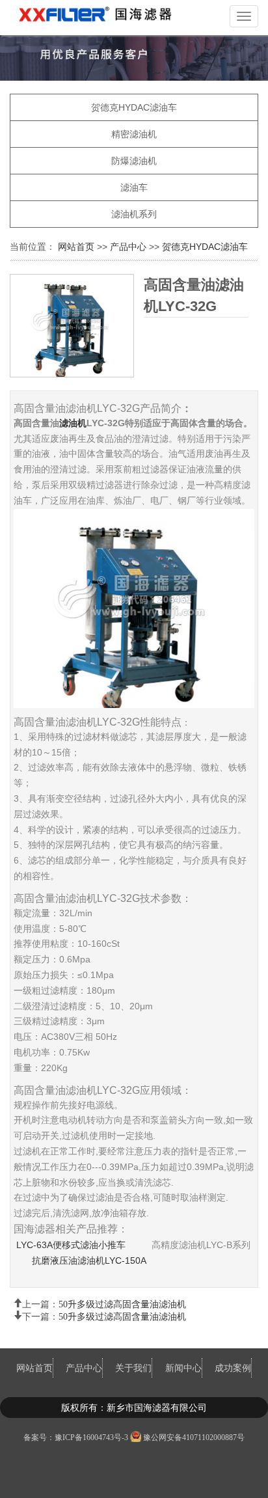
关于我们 (133, 1368)
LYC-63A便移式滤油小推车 (70, 1245)
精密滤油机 (134, 134)
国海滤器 (101, 17)
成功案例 (233, 1368)
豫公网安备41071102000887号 (194, 1437)
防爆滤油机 (134, 161)
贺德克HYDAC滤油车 (134, 107)
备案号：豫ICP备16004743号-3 (75, 1437)
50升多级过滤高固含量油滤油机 (122, 1303)
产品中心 (128, 246)
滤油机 (73, 423)
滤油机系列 (134, 214)
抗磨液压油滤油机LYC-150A (89, 1260)
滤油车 (134, 187)
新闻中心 (183, 1368)
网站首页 (77, 246)
